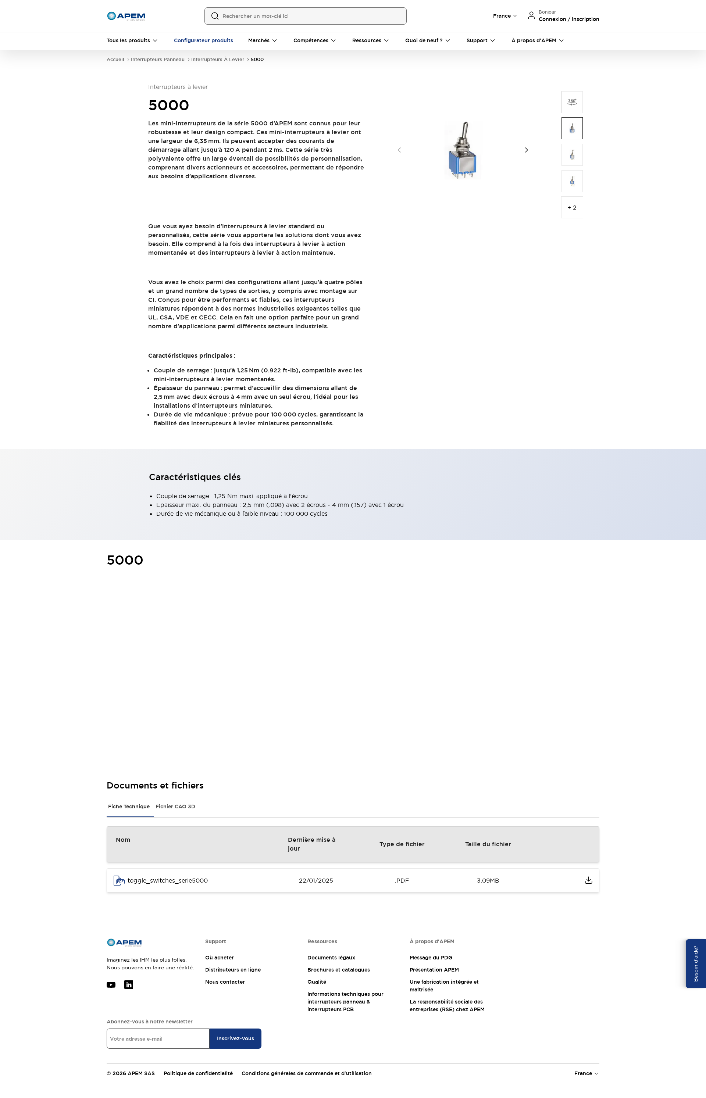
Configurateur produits (203, 40)
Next (526, 150)
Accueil (115, 59)
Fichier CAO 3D (175, 806)
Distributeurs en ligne (233, 969)
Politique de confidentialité (198, 1073)
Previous (399, 150)
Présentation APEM (434, 969)
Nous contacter (225, 982)
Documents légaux (331, 957)
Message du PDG (431, 957)
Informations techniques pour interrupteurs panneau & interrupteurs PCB (345, 1002)
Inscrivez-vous (235, 1038)
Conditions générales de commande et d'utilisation (307, 1073)
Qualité (316, 982)
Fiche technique (129, 806)
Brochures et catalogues (338, 969)
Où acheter (219, 957)
